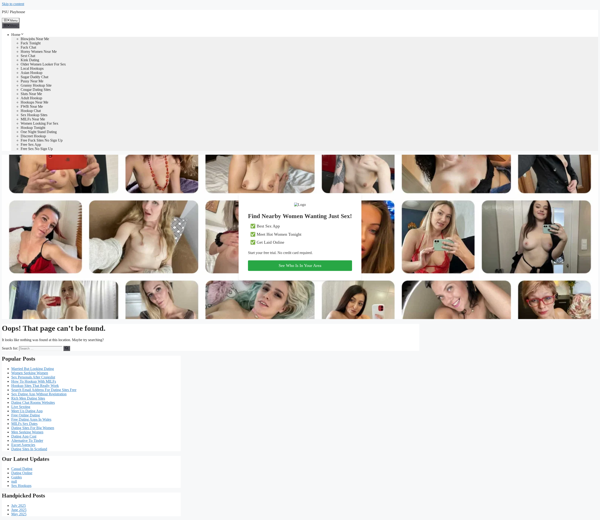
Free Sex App (31, 144)
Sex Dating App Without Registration (39, 394)
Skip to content (13, 4)
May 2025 (18, 514)
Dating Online (21, 473)
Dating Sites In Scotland (29, 449)
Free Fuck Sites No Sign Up (42, 140)
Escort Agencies (23, 445)
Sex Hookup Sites (34, 115)
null (14, 481)
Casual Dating (21, 469)
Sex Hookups (21, 486)
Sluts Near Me (31, 94)
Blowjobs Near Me (35, 39)
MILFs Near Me (33, 119)
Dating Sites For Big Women (32, 428)
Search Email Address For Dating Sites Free (43, 390)
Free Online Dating (25, 415)
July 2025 (18, 506)
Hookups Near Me (34, 102)
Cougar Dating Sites (36, 90)
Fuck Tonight (31, 43)
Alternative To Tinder (27, 441)
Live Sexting (20, 407)
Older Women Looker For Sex (43, 64)
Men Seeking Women (27, 432)
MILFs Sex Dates (24, 424)
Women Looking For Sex (39, 123)
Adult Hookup (31, 98)
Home (15, 35)
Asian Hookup (31, 73)
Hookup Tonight (33, 128)
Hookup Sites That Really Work (35, 386)
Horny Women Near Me (39, 52)
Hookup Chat (31, 111)
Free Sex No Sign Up (37, 149)
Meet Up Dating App (27, 411)
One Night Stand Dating (39, 132)
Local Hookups (32, 68)
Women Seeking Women (29, 373)
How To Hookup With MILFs (33, 381)
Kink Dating (30, 60)
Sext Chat (28, 56)
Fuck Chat (28, 47)
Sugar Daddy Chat (34, 77)
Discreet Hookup (33, 136)
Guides (16, 477)
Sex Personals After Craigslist (33, 377)
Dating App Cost (23, 436)
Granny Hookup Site (36, 85)
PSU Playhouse (13, 12)
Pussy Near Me (32, 81)
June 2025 (18, 510)
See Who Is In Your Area (300, 265)
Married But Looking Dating (32, 369)
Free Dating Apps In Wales (31, 419)
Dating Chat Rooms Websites (33, 402)
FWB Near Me (32, 106)
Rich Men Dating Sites (28, 398)
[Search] (66, 348)
